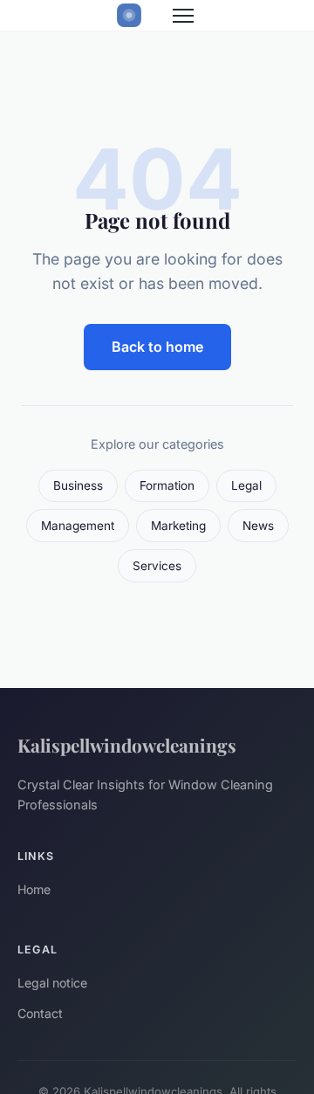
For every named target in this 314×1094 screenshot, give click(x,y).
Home (34, 889)
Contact (40, 1013)
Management (77, 526)
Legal (246, 485)
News (258, 526)
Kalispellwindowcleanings (126, 745)
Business (78, 485)
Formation (167, 485)
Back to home (157, 346)
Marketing (178, 526)
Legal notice (52, 982)
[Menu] (183, 16)
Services (157, 566)
